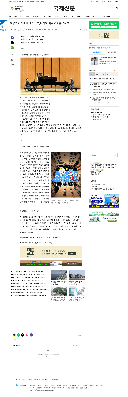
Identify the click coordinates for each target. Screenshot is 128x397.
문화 (50, 16)
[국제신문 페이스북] (29, 242)
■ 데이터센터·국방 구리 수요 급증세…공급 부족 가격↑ (27, 277)
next (118, 201)
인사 (92, 115)
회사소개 (32, 385)
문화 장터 (95, 163)
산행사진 (105, 117)
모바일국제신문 (100, 385)
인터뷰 (79, 16)
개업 (98, 115)
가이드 (94, 119)
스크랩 (12, 65)
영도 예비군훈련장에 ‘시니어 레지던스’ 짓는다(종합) (58, 299)
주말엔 (57, 16)
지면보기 (104, 2)
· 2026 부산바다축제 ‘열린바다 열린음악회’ (103, 189)
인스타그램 (41, 1)
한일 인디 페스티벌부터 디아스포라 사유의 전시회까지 (105, 167)
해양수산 (36, 16)
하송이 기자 (13, 30)
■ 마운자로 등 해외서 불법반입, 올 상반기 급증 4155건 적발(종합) (30, 274)
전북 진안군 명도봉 (95, 174)
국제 (43, 16)
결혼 (102, 115)
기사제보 (65, 385)
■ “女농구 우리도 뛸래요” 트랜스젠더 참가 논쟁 (25, 280)
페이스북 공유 (12, 38)
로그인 (92, 2)
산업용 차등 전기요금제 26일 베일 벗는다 (76, 283)
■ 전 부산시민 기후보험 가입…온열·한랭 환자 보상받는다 (28, 283)
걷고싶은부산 (37, 379)
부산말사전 (106, 16)
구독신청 (116, 2)
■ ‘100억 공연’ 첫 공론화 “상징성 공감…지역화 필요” (27, 271)
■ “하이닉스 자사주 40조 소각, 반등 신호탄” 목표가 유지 (28, 295)
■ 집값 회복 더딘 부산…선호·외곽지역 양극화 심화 (26, 292)
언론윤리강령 (84, 385)
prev (90, 201)
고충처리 (92, 385)
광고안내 (46, 385)
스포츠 (65, 16)
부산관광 (99, 48)
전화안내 (39, 385)
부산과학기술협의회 (27, 379)
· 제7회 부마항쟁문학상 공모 (99, 184)
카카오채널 (26, 1)
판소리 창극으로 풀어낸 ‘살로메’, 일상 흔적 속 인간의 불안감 (107, 165)
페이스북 (13, 1)
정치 (21, 16)
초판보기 (110, 2)
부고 (112, 115)
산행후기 (99, 117)
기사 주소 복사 (12, 60)
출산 (105, 115)
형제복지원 (92, 48)
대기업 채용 (106, 48)
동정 (108, 115)
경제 (27, 16)
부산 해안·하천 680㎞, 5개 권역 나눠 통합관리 (76, 299)
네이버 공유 (12, 48)
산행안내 (93, 117)
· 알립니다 (94, 186)
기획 (72, 16)
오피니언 (96, 16)
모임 (95, 115)
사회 (15, 16)
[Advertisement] (66, 108)
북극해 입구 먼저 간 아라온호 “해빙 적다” (58, 283)
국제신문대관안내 (55, 379)
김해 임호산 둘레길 (95, 172)
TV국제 (87, 16)
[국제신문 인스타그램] (44, 242)
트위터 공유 (12, 43)
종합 (91, 74)
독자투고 (59, 385)
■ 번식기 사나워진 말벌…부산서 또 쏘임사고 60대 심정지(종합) (30, 289)
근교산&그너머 (96, 170)
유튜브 (33, 1)
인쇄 (12, 55)
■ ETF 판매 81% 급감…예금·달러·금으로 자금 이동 (26, 286)
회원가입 (98, 2)
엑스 (20, 1)
